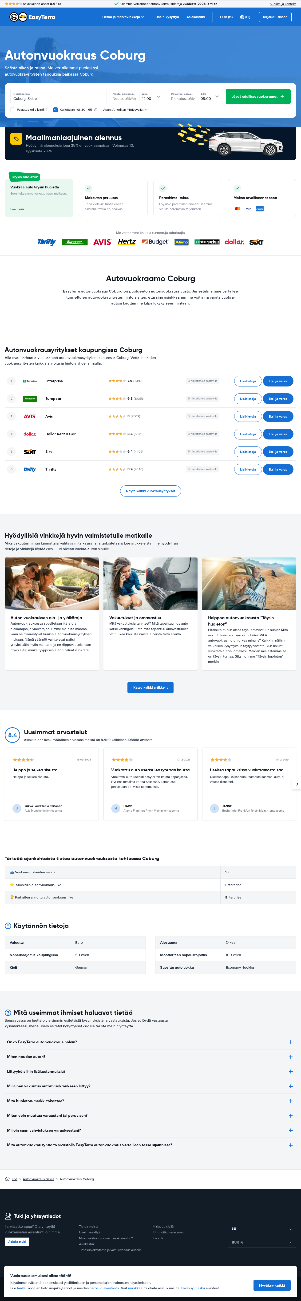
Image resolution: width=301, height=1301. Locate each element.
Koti (14, 1179)
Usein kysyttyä (167, 17)
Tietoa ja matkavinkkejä (121, 17)
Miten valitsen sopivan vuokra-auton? (106, 1238)
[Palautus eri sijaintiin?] (12, 109)
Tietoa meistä (88, 1226)
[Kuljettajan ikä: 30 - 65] (55, 109)
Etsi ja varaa (278, 381)
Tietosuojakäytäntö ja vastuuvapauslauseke (110, 1250)
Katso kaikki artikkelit (150, 687)
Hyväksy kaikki (272, 1285)
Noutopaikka (21, 94)
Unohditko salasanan (168, 1232)
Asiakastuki (195, 17)
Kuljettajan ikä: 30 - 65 (76, 110)
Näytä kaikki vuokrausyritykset (150, 491)
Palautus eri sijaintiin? (32, 110)
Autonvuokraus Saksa (38, 1179)
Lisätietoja (248, 381)
